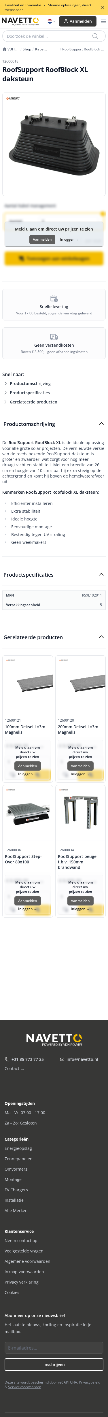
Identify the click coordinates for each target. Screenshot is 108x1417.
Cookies (12, 1292)
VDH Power (8, 49)
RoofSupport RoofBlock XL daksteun (83, 49)
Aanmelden (81, 21)
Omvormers (16, 1169)
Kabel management (46, 49)
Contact (14, 1068)
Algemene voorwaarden (27, 1261)
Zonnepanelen (19, 1158)
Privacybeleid (89, 1382)
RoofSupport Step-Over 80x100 (23, 859)
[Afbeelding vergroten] (54, 144)
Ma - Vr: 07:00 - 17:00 (25, 1112)
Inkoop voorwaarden (24, 1271)
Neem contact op (21, 1240)
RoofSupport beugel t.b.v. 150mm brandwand (78, 862)
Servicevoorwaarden (24, 1386)
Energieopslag (18, 1148)
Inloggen (69, 239)
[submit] (95, 36)
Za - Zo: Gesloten (21, 1123)
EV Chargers (16, 1190)
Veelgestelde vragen (24, 1251)
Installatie (14, 1200)
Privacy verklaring (22, 1282)
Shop (27, 49)
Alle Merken (16, 1210)
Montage (13, 1179)
